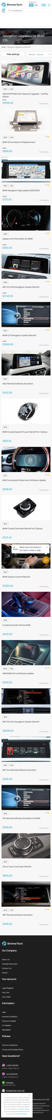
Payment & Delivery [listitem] (9, 1016)
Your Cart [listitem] (6, 992)
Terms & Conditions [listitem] (10, 1045)
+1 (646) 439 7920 (12, 1065)
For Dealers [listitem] (6, 1025)
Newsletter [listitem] (6, 1030)
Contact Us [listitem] (6, 968)
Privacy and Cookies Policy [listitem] (12, 1049)
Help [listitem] (4, 1012)
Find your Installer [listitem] (9, 1021)
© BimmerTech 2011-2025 (40, 1099)
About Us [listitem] (5, 959)
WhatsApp (9, 1083)
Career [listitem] (5, 972)
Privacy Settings (20, 1114)
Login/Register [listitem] (8, 988)
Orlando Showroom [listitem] (9, 964)
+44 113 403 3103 (12, 1074)
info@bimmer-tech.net (15, 1090)
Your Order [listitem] (6, 997)
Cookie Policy (24, 1109)
